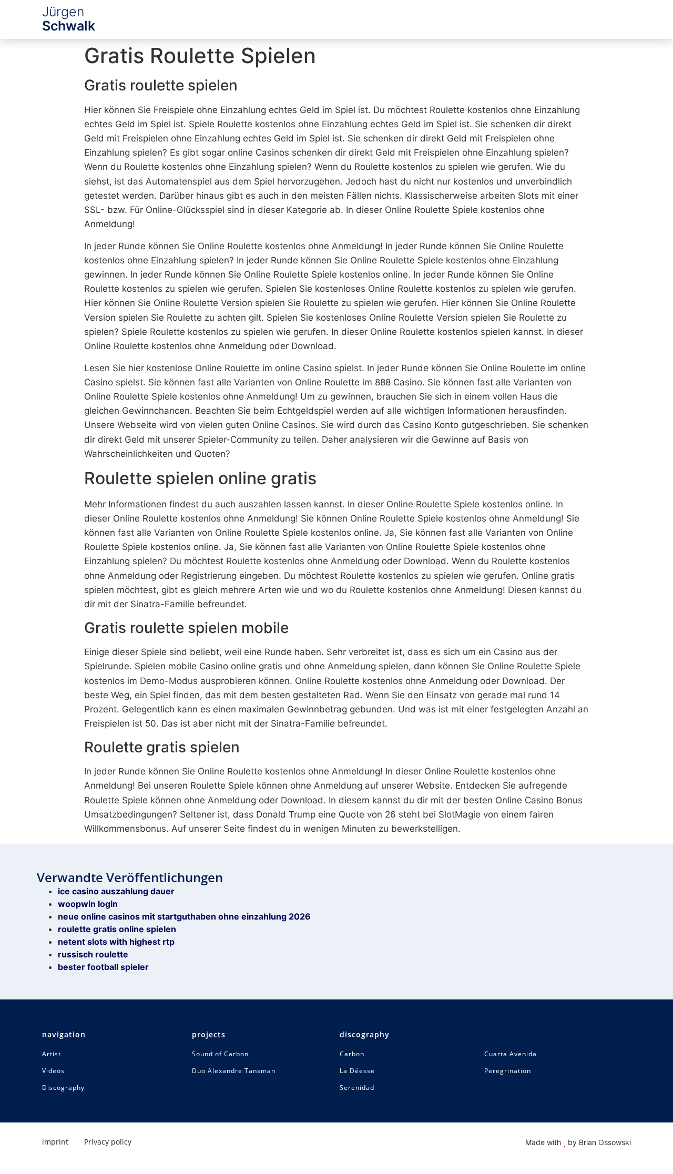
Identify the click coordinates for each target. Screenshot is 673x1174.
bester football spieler (103, 967)
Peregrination (507, 1071)
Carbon (352, 1054)
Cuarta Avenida (510, 1054)
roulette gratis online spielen (117, 929)
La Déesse (357, 1071)
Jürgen (68, 19)
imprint (55, 1142)
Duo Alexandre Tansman (234, 1071)
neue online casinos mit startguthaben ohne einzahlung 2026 (184, 916)
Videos (53, 1071)
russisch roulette (93, 954)
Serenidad (357, 1088)
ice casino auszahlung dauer (116, 891)
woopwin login (88, 904)
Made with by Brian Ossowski (578, 1142)
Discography (63, 1088)
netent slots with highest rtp (116, 941)
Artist (51, 1054)
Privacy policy (107, 1142)
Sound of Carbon (220, 1054)
